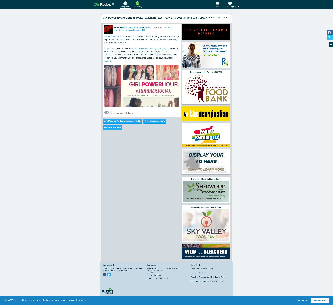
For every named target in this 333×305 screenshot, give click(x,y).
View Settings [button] (302, 300)
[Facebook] (104, 274)
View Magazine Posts (155, 121)
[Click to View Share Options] (177, 113)
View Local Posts (112, 127)
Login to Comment (120, 113)
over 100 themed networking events (146, 48)
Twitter (109, 274)
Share (170, 28)
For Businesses (207, 281)
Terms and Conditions (198, 273)
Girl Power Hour (111, 36)
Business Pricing (219, 281)
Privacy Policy (220, 277)
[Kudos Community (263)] (108, 29)
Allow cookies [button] (320, 300)
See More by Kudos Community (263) (122, 121)
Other (116, 30)
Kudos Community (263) (132, 27)
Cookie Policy (196, 281)
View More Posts (213, 17)
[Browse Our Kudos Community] (104, 4)
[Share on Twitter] (330, 37)
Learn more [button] (81, 300)
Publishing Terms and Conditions (202, 277)
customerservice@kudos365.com (158, 278)
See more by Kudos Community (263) (132, 30)
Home (193, 269)
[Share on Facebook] (330, 32)
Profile (225, 17)
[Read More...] (206, 32)
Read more (108, 61)
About (211, 269)
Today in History (201, 269)
